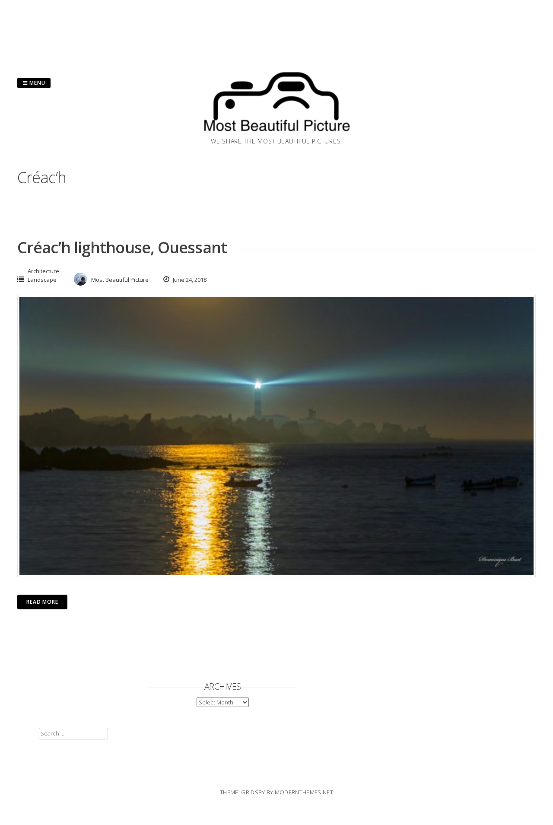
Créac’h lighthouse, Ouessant (122, 247)
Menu (36, 82)
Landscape (42, 279)
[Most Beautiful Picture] (276, 134)
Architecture (43, 271)
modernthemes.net (304, 792)
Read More (42, 601)
